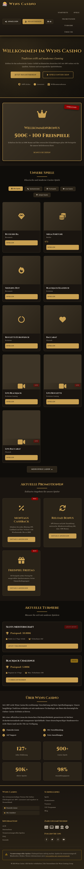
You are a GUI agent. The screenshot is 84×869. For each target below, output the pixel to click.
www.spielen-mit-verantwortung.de (57, 856)
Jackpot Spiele (43, 195)
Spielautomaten (35, 189)
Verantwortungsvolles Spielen (13, 833)
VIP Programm (50, 807)
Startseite (63, 13)
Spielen (10, 243)
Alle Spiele (16, 188)
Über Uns (68, 32)
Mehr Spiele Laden (40, 469)
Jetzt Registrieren (25, 75)
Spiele (76, 13)
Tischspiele (52, 189)
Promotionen (68, 19)
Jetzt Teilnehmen (17, 646)
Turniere (68, 25)
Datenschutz (7, 829)
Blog (46, 811)
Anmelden (13, 21)
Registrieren (34, 21)
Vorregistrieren (17, 680)
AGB (4, 826)
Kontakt (5, 840)
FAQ (4, 836)
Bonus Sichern (42, 152)
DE (50, 21)
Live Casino (69, 189)
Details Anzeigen (19, 539)
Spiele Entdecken (59, 75)
